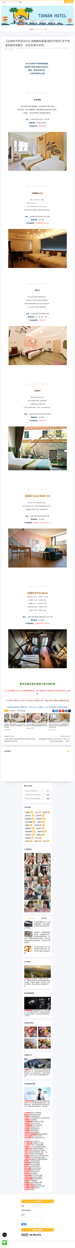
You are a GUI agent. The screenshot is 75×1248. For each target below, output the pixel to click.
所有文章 (44, 918)
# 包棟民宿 (12, 711)
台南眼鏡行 (27, 1123)
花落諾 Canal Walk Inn (42, 522)
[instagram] (68, 2)
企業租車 (26, 1118)
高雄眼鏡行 (27, 1120)
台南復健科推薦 (28, 1101)
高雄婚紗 (26, 1155)
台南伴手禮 (38, 815)
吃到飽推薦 (27, 838)
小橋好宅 (36, 841)
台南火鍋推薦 (28, 48)
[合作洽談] (71, 1244)
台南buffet (28, 815)
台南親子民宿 (40, 831)
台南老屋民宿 (49, 48)
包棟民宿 (21, 48)
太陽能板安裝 (28, 1148)
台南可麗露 (27, 1138)
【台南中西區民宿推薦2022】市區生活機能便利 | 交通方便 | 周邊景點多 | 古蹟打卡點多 (14, 725)
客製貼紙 (26, 1116)
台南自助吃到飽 (28, 831)
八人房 (36, 812)
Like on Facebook (31, 791)
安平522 (42, 320)
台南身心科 (27, 1150)
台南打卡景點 (36, 48)
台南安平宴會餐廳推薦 (30, 1134)
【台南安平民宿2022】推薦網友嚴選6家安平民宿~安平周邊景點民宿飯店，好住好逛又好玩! (59, 725)
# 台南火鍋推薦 (21, 711)
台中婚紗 (26, 979)
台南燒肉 (27, 825)
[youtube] (71, 2)
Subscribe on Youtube (32, 794)
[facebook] (65, 2)
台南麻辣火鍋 (28, 834)
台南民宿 (42, 48)
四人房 (36, 838)
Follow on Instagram (32, 798)
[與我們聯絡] (4, 1242)
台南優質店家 (28, 818)
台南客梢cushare (42, 223)
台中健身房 (27, 1112)
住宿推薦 (10, 50)
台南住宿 (56, 48)
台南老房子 (38, 828)
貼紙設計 (26, 1114)
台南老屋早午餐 (37, 825)
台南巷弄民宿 (39, 818)
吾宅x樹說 (42, 126)
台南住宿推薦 (62, 48)
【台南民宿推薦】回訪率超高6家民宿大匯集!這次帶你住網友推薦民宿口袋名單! (37, 724)
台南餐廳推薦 (28, 1121)
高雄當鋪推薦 (28, 1010)
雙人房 (44, 841)
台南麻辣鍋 (38, 834)
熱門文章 (31, 918)
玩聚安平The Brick (42, 623)
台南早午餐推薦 (28, 822)
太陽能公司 (27, 1069)
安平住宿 (27, 841)
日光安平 (42, 420)
